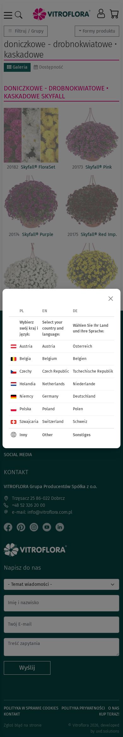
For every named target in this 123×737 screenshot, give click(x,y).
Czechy (26, 371)
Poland (48, 408)
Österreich (82, 346)
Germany (50, 396)
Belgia (25, 358)
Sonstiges (82, 434)
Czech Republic (55, 371)
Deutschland (84, 396)
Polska (25, 408)
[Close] (110, 298)
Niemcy (26, 396)
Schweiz (80, 421)
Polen (78, 408)
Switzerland (52, 421)
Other (47, 434)
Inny (23, 434)
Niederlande (84, 383)
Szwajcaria (29, 421)
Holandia (28, 383)
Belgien (79, 358)
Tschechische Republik (93, 371)
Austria (26, 346)
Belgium (49, 358)
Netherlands (53, 383)
